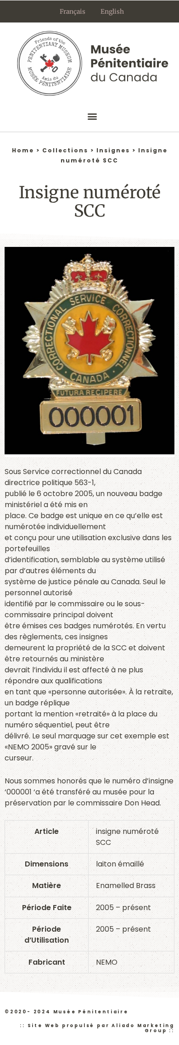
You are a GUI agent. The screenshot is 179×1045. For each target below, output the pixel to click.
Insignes (113, 150)
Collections (65, 150)
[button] (92, 115)
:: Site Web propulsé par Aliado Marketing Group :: (97, 1028)
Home (23, 150)
